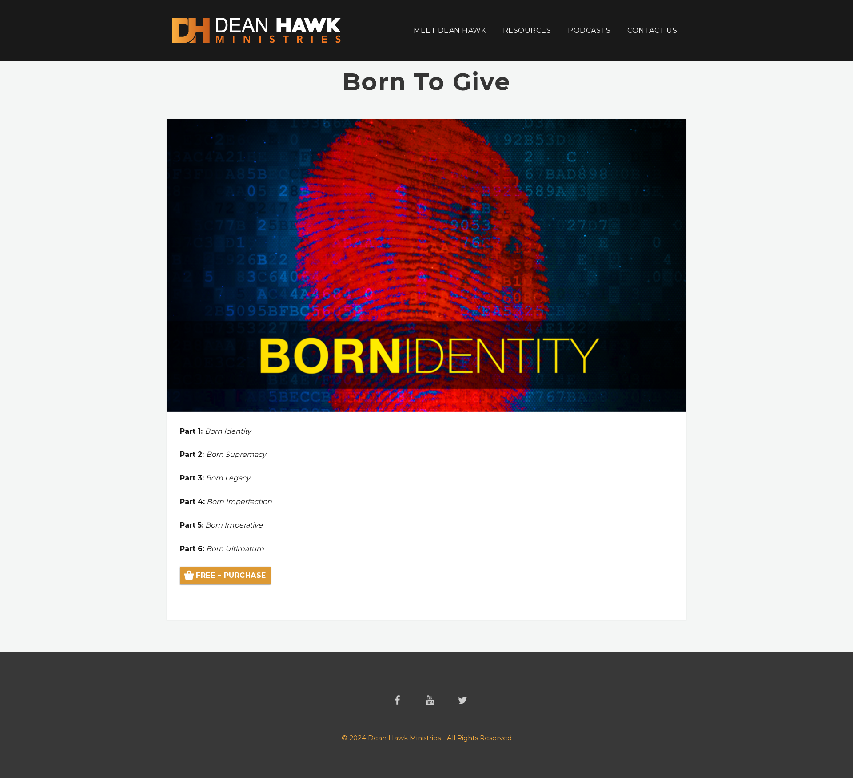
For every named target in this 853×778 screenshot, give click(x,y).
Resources (527, 30)
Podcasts (589, 30)
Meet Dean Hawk (450, 30)
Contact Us (652, 30)
